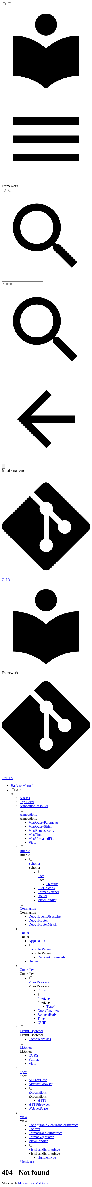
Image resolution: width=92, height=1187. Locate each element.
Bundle (25, 855)
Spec (23, 1076)
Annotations (28, 818)
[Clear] (3, 466)
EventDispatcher (31, 1035)
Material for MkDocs (33, 1183)
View (23, 1121)
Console (25, 937)
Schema (34, 867)
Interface (44, 1002)
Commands (28, 912)
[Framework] (46, 93)
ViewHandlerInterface (44, 1153)
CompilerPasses (40, 953)
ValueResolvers (39, 986)
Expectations (38, 1096)
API (14, 794)
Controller (27, 974)
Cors (41, 880)
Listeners (26, 1051)
